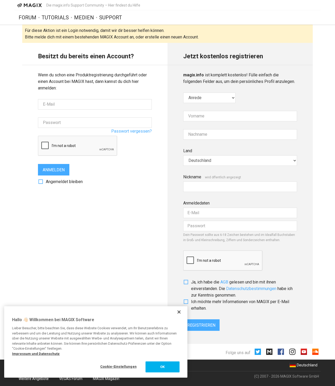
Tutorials (55, 17)
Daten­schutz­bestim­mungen (251, 288)
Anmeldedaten (196, 203)
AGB (224, 282)
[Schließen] (179, 312)
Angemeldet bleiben (64, 181)
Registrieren (201, 325)
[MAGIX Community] (30, 5)
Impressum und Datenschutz (36, 354)
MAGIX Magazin (106, 379)
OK (162, 367)
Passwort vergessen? (131, 131)
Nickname (192, 176)
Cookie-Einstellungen (118, 366)
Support (110, 17)
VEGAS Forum (70, 379)
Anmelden (54, 169)
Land (187, 150)
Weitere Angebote (34, 379)
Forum (27, 17)
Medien (84, 17)
